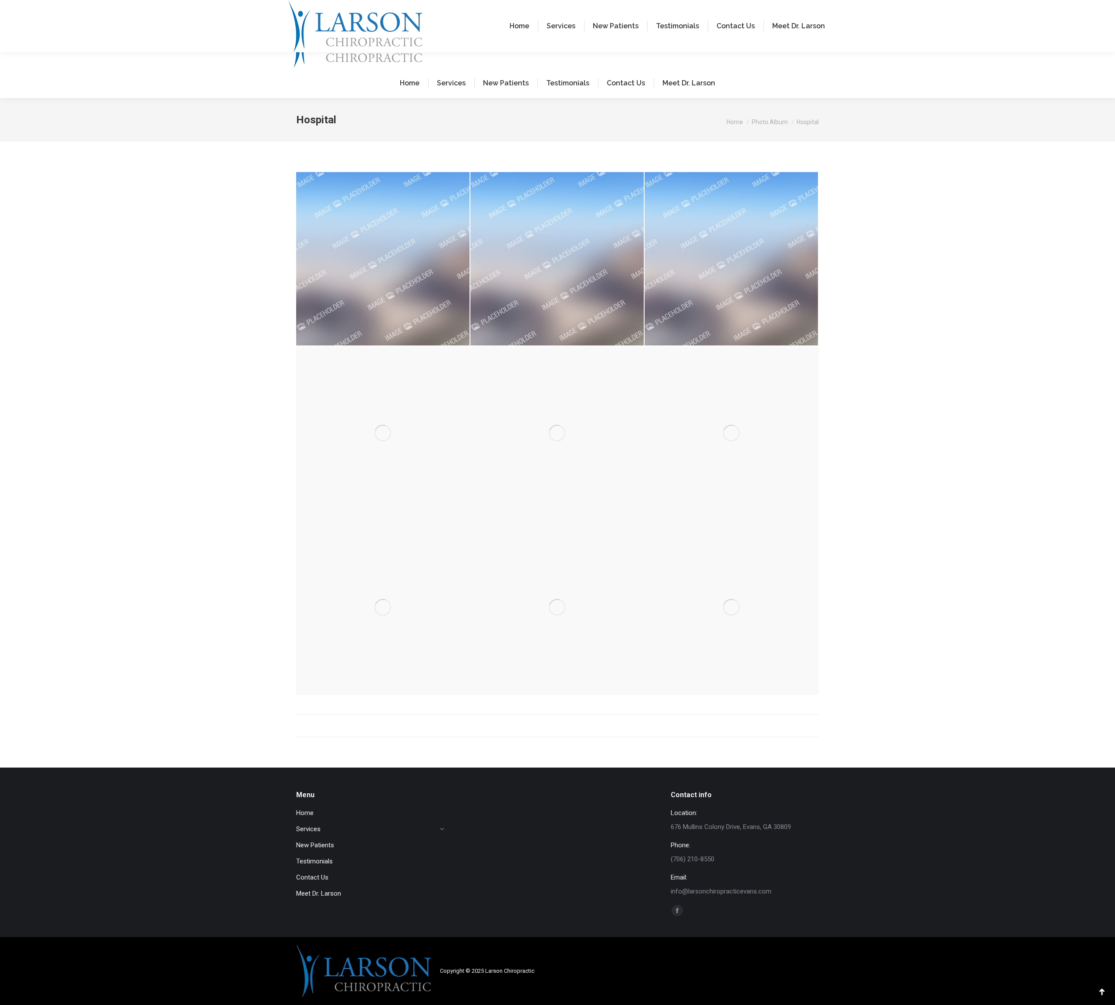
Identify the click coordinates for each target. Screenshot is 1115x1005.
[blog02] (732, 608)
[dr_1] (383, 608)
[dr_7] (383, 259)
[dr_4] (557, 608)
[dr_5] (383, 433)
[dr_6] (557, 259)
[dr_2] (557, 433)
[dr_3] (732, 433)
